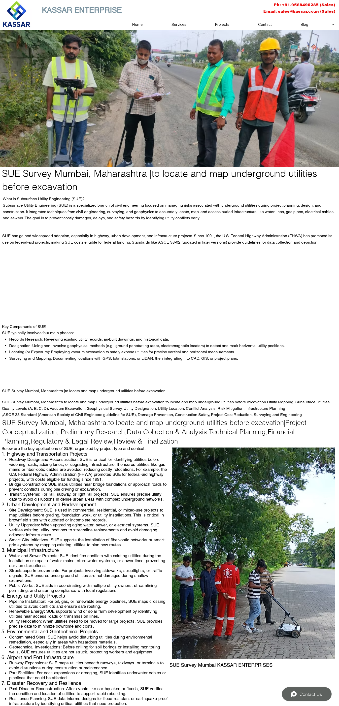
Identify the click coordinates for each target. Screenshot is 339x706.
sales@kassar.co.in (298, 11)
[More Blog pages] (333, 24)
